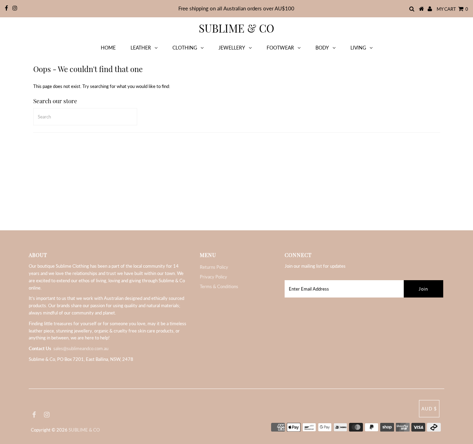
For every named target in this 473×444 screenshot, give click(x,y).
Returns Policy (214, 267)
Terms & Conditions (219, 286)
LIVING (358, 48)
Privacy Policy (213, 276)
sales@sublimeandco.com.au (80, 348)
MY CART (452, 9)
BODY (322, 48)
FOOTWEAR (280, 48)
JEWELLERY (231, 48)
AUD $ (429, 408)
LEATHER (141, 48)
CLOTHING (184, 48)
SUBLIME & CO (236, 28)
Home (108, 48)
